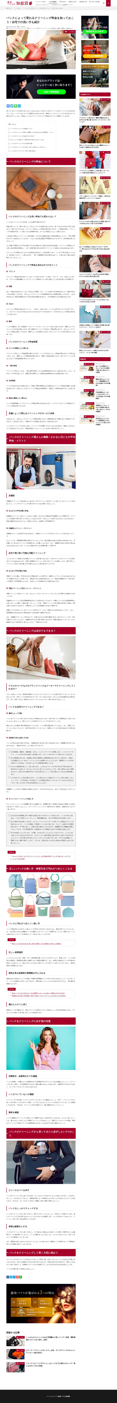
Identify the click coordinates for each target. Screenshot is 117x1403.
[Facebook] (7, 1277)
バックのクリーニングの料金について (20, 128)
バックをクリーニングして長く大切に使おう (22, 151)
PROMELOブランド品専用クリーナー (62, 4)
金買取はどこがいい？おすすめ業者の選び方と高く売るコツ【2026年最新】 (103, 408)
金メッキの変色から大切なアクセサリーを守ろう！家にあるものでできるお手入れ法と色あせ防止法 (94, 249)
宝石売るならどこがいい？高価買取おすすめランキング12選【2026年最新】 (103, 421)
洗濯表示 (63, 28)
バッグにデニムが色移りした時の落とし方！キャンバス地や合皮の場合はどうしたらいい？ (94, 171)
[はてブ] (14, 1277)
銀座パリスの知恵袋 (64, 1396)
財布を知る (62, 1)
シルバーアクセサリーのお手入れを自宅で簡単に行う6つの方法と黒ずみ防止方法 (94, 275)
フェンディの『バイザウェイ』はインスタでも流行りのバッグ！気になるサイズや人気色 (50, 1364)
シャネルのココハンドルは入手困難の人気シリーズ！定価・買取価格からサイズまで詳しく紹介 (50, 1338)
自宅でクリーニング (41, 28)
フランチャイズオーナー (42, 4)
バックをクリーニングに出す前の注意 (20, 143)
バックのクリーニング (20, 28)
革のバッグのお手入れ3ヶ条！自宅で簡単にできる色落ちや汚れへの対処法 (36, 943)
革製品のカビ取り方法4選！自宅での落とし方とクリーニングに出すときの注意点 (38, 996)
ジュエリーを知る (40, 1)
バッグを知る (52, 1)
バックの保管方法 (51, 28)
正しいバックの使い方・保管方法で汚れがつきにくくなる (26, 139)
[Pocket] (17, 1277)
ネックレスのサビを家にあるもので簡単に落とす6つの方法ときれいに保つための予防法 (94, 222)
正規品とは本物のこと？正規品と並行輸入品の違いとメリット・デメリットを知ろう (94, 326)
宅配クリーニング (31, 28)
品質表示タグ (69, 28)
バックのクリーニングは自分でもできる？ (22, 136)
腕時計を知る (73, 1)
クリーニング (11, 28)
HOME (9, 8)
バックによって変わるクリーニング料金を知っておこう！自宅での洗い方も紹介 (43, 8)
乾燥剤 (58, 28)
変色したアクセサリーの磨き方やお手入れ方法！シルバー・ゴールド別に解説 (94, 351)
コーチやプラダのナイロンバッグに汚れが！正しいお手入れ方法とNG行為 (94, 301)
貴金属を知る (83, 1)
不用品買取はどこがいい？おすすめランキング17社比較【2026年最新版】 (103, 395)
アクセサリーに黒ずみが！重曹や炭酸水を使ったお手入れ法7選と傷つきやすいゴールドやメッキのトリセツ (94, 120)
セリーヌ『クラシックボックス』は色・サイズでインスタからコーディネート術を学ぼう (50, 1351)
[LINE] (20, 1277)
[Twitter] (11, 1277)
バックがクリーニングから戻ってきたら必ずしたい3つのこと (27, 147)
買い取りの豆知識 (94, 1)
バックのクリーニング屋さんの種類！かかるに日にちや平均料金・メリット (31, 132)
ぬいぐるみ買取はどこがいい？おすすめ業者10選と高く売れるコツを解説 (103, 369)
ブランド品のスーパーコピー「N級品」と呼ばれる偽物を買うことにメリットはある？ (95, 197)
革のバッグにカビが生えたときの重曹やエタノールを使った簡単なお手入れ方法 (38, 993)
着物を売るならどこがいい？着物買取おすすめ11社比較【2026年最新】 (103, 382)
